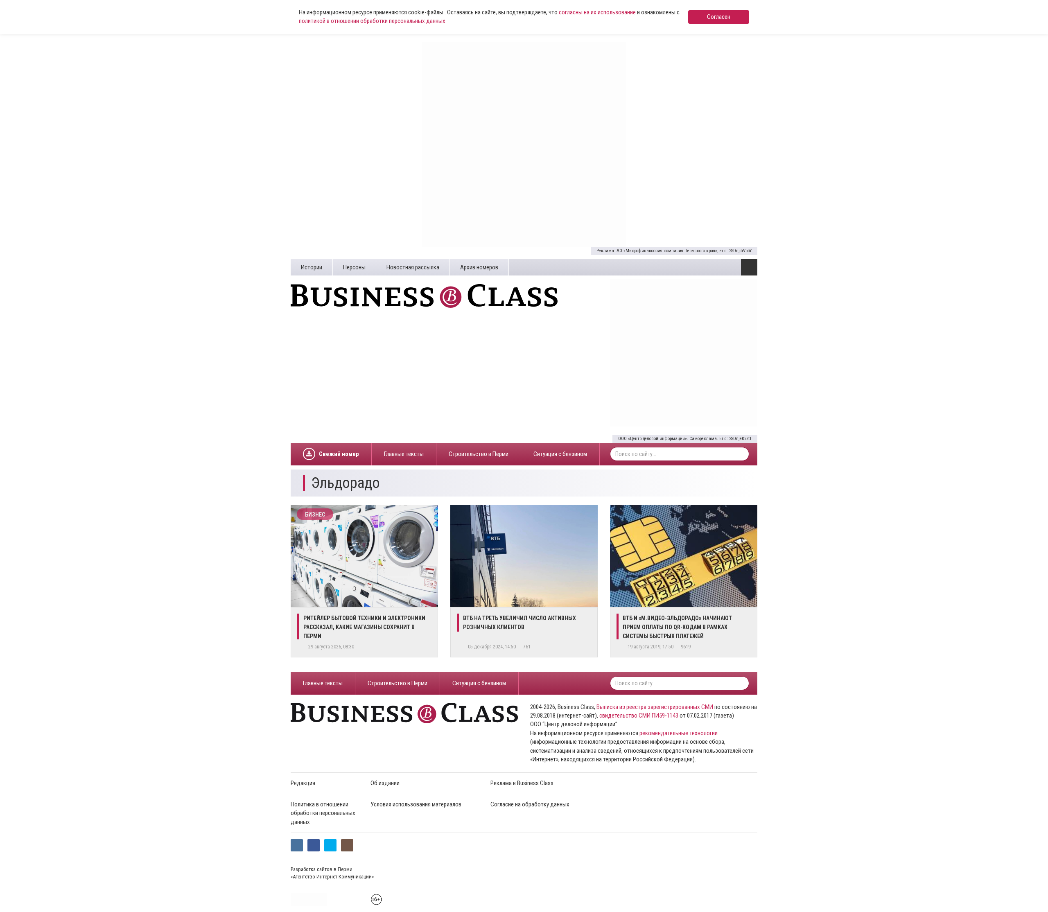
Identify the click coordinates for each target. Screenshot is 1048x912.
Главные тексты (404, 454)
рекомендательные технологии (678, 733)
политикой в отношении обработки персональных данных (372, 21)
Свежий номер (339, 454)
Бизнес (315, 514)
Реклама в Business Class (521, 783)
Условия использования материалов (415, 804)
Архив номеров (479, 267)
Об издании (385, 783)
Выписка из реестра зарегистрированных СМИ (654, 707)
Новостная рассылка (412, 267)
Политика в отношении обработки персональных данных (323, 813)
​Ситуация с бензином (560, 454)
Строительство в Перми (478, 454)
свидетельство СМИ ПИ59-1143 (638, 715)
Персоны (354, 267)
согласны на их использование (597, 12)
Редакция (303, 783)
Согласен (718, 16)
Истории (311, 267)
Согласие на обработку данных (529, 804)
